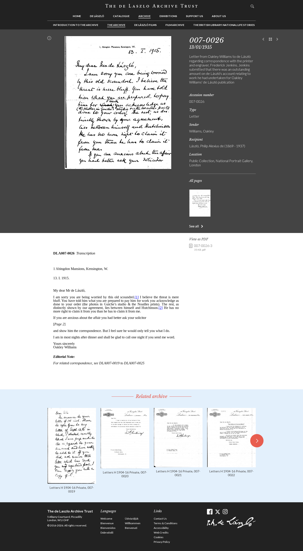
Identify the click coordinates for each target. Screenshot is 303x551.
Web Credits (161, 532)
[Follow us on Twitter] (217, 511)
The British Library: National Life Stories (224, 25)
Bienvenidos (108, 528)
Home (77, 16)
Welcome (106, 518)
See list (270, 39)
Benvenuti (131, 528)
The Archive (116, 25)
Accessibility (161, 528)
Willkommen (132, 523)
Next (277, 39)
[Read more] (71, 481)
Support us (194, 16)
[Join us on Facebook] (209, 511)
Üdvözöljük (131, 518)
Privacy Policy (162, 541)
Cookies (158, 537)
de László (97, 16)
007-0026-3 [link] (203, 247)
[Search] (252, 6)
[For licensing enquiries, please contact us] (49, 39)
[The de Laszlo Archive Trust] (151, 6)
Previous (263, 39)
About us (219, 16)
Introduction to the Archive (75, 25)
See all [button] (194, 226)
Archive (144, 16)
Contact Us (160, 518)
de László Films (145, 25)
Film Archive (174, 25)
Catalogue (121, 16)
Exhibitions (168, 16)
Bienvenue (107, 523)
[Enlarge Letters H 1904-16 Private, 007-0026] (118, 167)
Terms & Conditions (165, 523)
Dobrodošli (106, 532)
